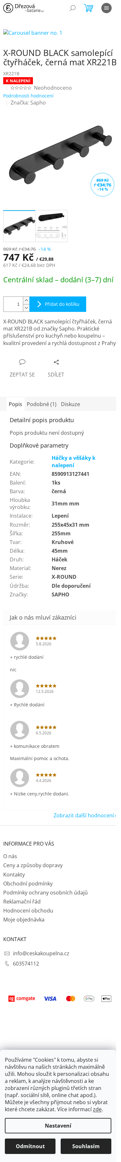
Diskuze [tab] (70, 404)
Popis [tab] (15, 404)
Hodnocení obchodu (28, 910)
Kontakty (14, 874)
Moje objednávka (24, 919)
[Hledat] (72, 8)
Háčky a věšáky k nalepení (74, 461)
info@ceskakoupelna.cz (41, 953)
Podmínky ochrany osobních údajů (45, 892)
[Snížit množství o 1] (26, 308)
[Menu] (106, 8)
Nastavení (58, 1125)
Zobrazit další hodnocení (84, 815)
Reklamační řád (22, 901)
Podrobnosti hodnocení (28, 96)
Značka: (28, 102)
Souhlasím (86, 1146)
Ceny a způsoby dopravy (33, 865)
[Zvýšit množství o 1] (26, 300)
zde (97, 1109)
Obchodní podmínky (28, 883)
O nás (10, 856)
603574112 (26, 963)
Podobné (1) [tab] (41, 404)
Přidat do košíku (62, 304)
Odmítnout (30, 1146)
